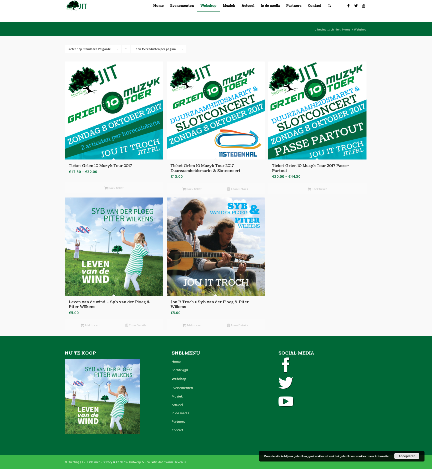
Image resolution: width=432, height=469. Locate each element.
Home (346, 29)
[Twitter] (356, 5)
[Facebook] (348, 5)
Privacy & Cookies (114, 462)
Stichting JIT (180, 370)
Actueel (177, 404)
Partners (178, 421)
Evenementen (182, 388)
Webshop (360, 29)
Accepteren (406, 456)
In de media (181, 413)
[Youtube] (363, 5)
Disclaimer (93, 462)
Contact (177, 430)
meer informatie (378, 456)
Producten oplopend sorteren (126, 50)
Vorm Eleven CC (176, 462)
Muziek (177, 396)
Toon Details (239, 189)
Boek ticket (116, 188)
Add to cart (92, 325)
